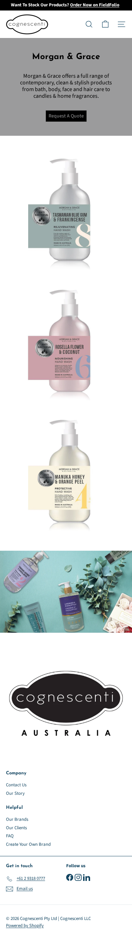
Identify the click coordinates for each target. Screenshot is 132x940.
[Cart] (105, 24)
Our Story (15, 793)
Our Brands (17, 819)
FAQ (10, 836)
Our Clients (16, 828)
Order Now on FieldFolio (94, 5)
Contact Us (16, 785)
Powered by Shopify (25, 925)
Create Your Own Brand (28, 844)
